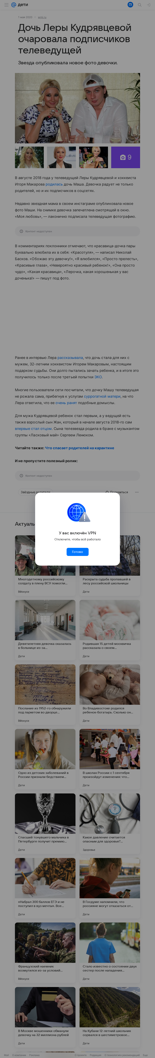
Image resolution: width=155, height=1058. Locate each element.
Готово (77, 552)
